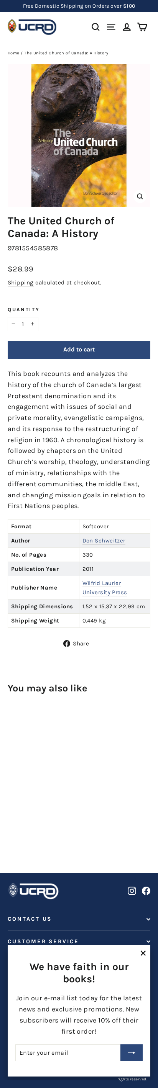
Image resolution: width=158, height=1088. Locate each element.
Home (14, 53)
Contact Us (30, 919)
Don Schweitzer (103, 540)
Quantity (24, 309)
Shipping (21, 282)
